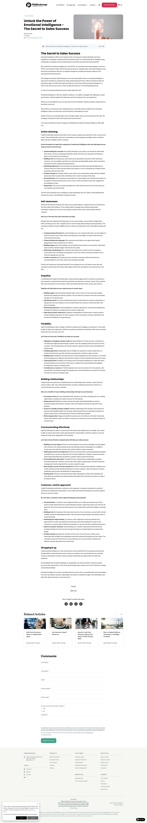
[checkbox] (73, 710)
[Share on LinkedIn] (71, 604)
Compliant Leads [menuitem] (79, 757)
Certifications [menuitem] (104, 765)
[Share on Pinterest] (81, 604)
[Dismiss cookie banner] (37, 804)
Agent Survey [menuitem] (104, 789)
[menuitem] (60, 5)
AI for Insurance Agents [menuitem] (81, 781)
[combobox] (120, 4)
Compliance (120, 803)
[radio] (73, 708)
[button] (99, 5)
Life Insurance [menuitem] (53, 762)
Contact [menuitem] (103, 781)
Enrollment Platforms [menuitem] (80, 759)
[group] (73, 46)
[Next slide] (121, 614)
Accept (21, 817)
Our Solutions (82, 5)
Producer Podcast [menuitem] (105, 759)
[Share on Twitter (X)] (76, 604)
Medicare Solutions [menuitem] (54, 757)
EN (121, 5)
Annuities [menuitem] (51, 765)
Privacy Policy (89, 732)
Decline (32, 817)
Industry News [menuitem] (104, 762)
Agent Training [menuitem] (104, 757)
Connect (92, 5)
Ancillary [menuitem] (51, 768)
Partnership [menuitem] (104, 783)
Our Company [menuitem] (104, 778)
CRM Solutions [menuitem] (79, 762)
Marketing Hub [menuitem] (79, 778)
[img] (99, 46)
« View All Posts (28, 16)
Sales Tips (73, 591)
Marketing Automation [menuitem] (81, 765)
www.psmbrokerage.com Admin (34, 37)
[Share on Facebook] (66, 604)
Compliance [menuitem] (104, 768)
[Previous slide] (116, 614)
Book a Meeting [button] (109, 5)
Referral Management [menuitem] (81, 768)
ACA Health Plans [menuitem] (54, 759)
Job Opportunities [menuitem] (105, 786)
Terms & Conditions (118, 804)
